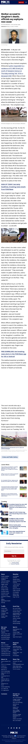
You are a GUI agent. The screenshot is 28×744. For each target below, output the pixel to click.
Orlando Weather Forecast (17, 581)
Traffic (3, 606)
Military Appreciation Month (5, 600)
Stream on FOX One (16, 694)
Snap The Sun (16, 597)
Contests (4, 694)
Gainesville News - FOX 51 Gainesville (17, 647)
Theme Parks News (5, 634)
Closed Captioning (5, 686)
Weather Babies (16, 611)
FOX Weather (16, 592)
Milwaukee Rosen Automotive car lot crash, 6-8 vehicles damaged (12, 448)
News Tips (16, 659)
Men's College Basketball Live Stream (16, 711)
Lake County (4, 586)
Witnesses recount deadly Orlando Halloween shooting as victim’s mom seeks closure (9, 495)
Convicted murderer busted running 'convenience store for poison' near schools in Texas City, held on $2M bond (9, 488)
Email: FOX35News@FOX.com (18, 663)
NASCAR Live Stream (16, 704)
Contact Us (3, 666)
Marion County (4, 588)
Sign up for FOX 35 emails (5, 673)
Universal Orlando (5, 639)
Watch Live (21, 2)
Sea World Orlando (5, 637)
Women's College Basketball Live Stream (17, 716)
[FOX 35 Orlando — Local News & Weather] (5, 2)
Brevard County (4, 582)
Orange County (4, 589)
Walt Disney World (5, 635)
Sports (15, 627)
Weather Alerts (16, 579)
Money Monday (16, 623)
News (3, 574)
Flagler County (4, 584)
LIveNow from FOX (5, 653)
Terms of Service (15, 564)
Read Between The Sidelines (17, 629)
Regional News (16, 643)
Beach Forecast (16, 588)
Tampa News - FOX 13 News (17, 650)
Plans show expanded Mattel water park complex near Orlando (17, 533)
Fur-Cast (15, 620)
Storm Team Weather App (16, 594)
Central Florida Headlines (4, 578)
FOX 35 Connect (16, 669)
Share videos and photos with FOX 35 (17, 666)
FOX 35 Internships (5, 671)
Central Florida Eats (5, 655)
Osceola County (5, 591)
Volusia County (4, 594)
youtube (17, 728)
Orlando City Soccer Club (17, 634)
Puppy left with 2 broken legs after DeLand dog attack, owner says (18, 513)
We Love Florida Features (5, 631)
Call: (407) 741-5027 (17, 661)
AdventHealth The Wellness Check (17, 614)
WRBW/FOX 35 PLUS (4, 684)
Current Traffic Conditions (4, 610)
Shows (3, 643)
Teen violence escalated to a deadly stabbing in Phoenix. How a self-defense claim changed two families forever (9, 468)
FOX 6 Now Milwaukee (5, 24)
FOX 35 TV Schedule (5, 646)
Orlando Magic (16, 632)
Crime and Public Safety (15, 24)
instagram (14, 728)
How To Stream (5, 644)
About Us (4, 659)
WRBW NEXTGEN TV (5, 681)
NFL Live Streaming (17, 697)
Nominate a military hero (5, 597)
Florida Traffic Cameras (4, 616)
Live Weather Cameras (16, 577)
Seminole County (5, 593)
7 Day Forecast (16, 584)
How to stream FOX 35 (5, 662)
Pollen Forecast (16, 590)
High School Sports (17, 637)
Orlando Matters (5, 650)
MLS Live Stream (17, 720)
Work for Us (4, 669)
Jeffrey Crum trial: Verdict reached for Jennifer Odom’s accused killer (9, 474)
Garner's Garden (16, 618)
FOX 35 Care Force (17, 610)
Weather (15, 574)
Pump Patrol (4, 608)
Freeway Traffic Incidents (4, 613)
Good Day (16, 606)
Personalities (4, 667)
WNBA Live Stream (17, 718)
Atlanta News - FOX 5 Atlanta (17, 653)
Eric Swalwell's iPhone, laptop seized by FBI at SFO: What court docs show (9, 481)
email (19, 728)
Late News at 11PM (5, 651)
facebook (8, 728)
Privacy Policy (15, 562)
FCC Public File (4, 688)
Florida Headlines (5, 576)
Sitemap (3, 602)
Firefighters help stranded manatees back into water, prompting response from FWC (17, 520)
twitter (11, 728)
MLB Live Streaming (17, 702)
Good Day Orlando (5, 648)
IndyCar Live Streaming (16, 707)
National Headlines (5, 581)
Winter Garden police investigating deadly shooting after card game (17, 526)
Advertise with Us (5, 679)
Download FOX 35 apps (5, 676)
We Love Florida (16, 608)
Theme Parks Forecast (16, 586)
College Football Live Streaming (16, 700)
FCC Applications (5, 690)
